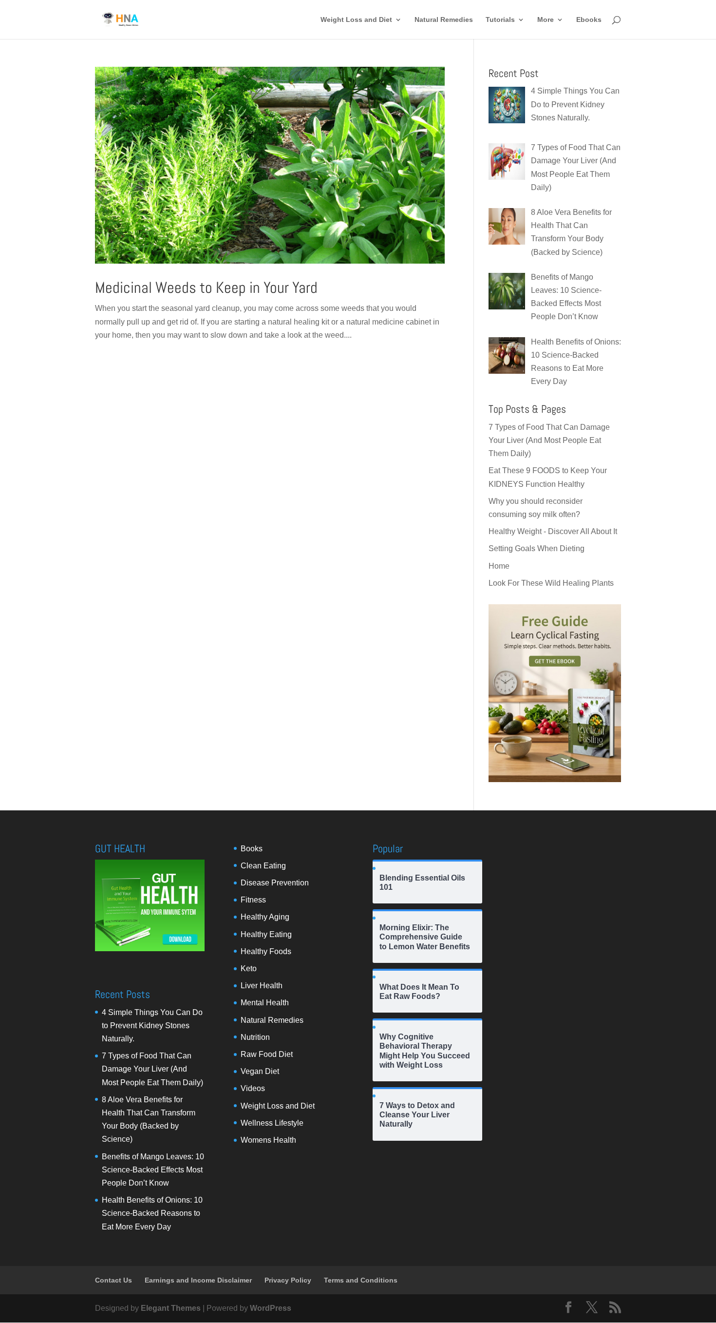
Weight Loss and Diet (356, 19)
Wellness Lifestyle (272, 1123)
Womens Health (268, 1140)
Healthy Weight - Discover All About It (553, 531)
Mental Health (265, 1002)
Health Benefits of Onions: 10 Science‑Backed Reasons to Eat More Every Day (152, 1213)
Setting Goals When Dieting (536, 548)
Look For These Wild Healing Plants (551, 583)
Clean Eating (263, 866)
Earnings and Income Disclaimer (198, 1280)
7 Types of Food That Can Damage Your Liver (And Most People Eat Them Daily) (549, 440)
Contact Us (113, 1280)
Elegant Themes (171, 1308)
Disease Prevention (275, 883)
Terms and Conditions (360, 1280)
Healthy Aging (265, 917)
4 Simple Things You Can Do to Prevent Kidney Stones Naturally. (152, 1025)
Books (252, 848)
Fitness (253, 900)
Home (499, 566)
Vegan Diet (260, 1071)
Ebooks (589, 19)
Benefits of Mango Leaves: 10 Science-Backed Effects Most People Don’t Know (153, 1169)
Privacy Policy (287, 1280)
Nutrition (255, 1037)
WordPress (270, 1308)
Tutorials (500, 19)
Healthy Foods (266, 951)
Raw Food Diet (267, 1054)
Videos (253, 1088)
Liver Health (262, 985)
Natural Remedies (444, 19)
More (545, 19)
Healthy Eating (266, 934)
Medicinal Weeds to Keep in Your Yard (206, 287)
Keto (249, 968)
